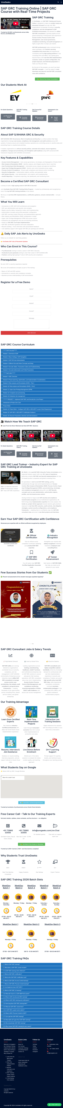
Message (31, 318)
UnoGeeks (5, 2)
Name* (31, 289)
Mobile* (31, 303)
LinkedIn (35, 1048)
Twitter (34, 1046)
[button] (54, 1104)
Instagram (35, 1051)
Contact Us (21, 1051)
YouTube (35, 1044)
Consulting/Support (23, 1049)
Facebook (35, 1049)
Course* (31, 311)
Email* (31, 296)
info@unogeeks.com (41, 830)
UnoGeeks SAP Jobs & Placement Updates (15, 241)
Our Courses (21, 1046)
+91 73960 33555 (8, 831)
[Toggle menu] (61, 2)
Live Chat (55, 830)
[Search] (58, 2)
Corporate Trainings (23, 1048)
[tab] (31, 350)
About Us (20, 1044)
